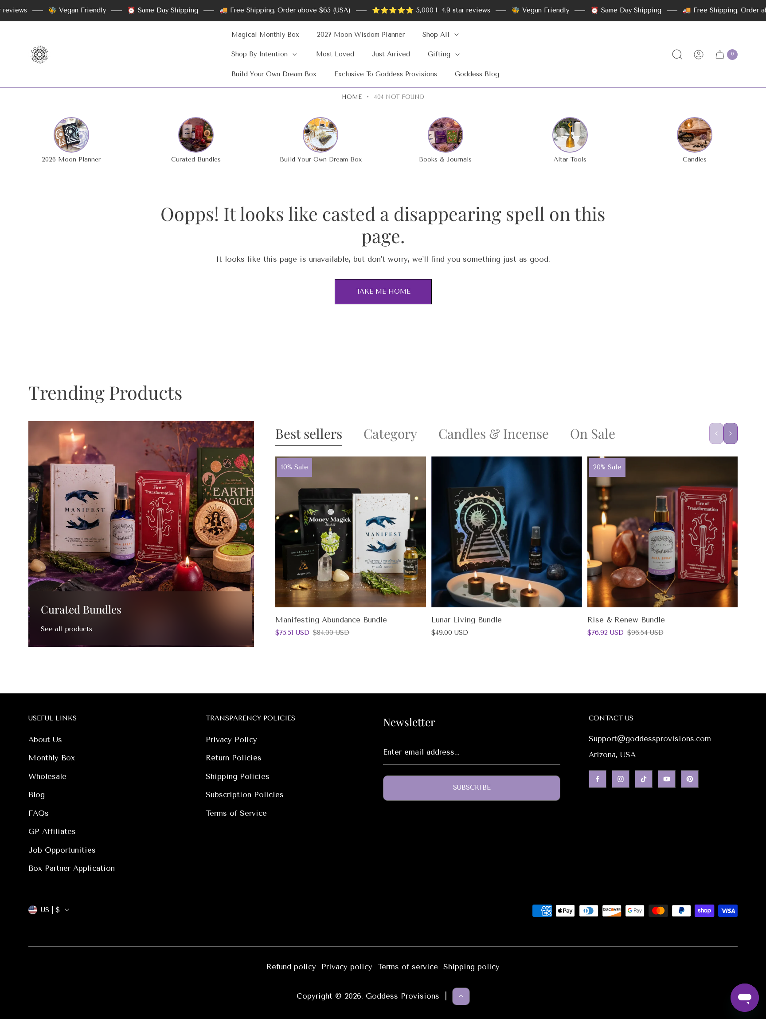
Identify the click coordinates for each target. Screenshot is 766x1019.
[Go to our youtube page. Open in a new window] (667, 779)
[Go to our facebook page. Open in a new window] (597, 779)
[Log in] (698, 54)
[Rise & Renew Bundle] (662, 531)
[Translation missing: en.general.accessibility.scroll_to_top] (461, 996)
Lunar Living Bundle (466, 619)
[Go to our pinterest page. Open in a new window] (690, 779)
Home (352, 97)
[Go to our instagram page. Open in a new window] (620, 779)
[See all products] (141, 534)
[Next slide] (730, 433)
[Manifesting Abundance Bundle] (350, 531)
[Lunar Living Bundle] (506, 531)
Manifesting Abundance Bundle (331, 619)
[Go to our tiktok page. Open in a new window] (644, 779)
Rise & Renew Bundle (626, 619)
